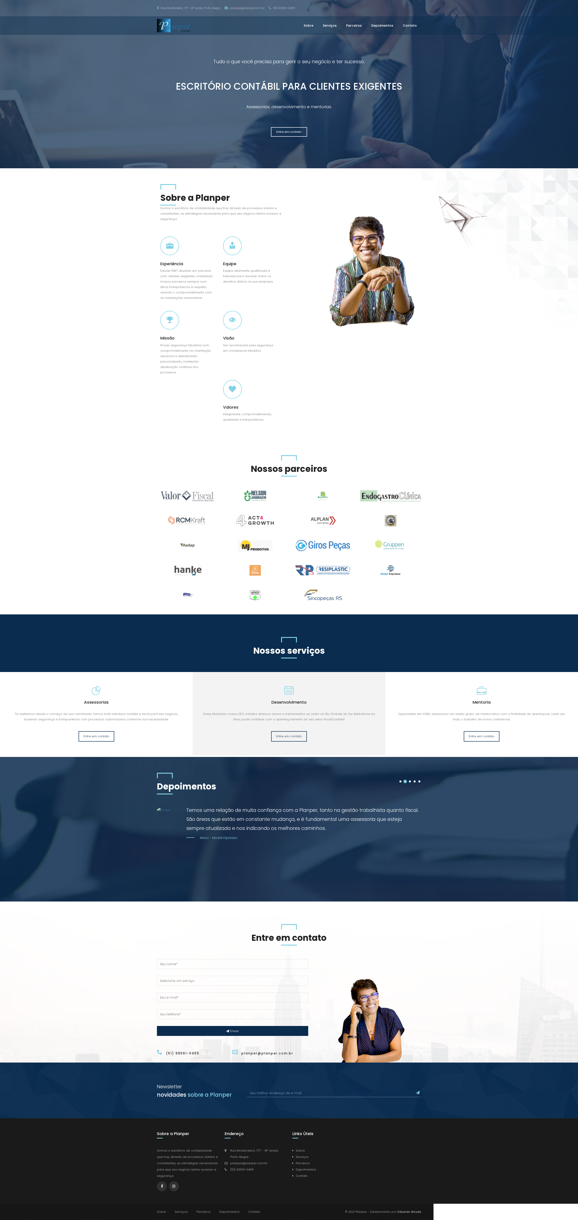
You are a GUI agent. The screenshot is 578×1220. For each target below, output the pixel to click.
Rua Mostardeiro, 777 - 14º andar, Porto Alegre (190, 8)
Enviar (234, 1031)
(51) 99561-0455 (284, 8)
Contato (410, 25)
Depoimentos (382, 25)
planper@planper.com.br (246, 8)
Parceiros (354, 25)
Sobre (308, 25)
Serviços (330, 25)
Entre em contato (289, 132)
